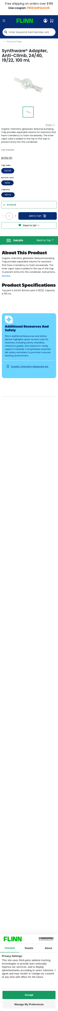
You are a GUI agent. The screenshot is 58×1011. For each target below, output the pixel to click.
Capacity (5, 189)
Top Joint (6, 165)
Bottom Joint (7, 177)
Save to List (30, 225)
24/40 (7, 170)
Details (18, 240)
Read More (6, 276)
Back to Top (44, 240)
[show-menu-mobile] (4, 21)
